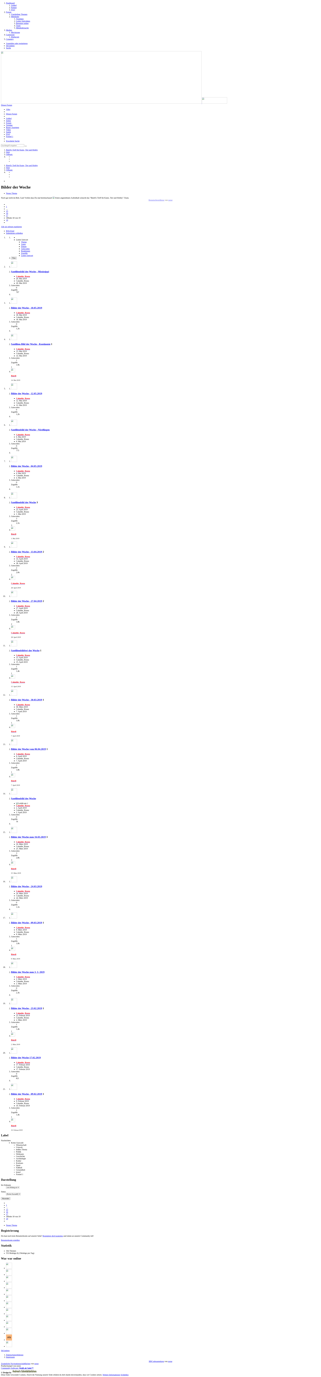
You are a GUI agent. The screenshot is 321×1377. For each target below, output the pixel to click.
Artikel (9, 118)
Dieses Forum (11, 114)
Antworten (25, 249)
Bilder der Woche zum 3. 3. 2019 (28, 972)
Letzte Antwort (27, 255)
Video (8, 130)
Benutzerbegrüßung (156, 200)
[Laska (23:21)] (9, 1333)
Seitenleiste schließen (14, 233)
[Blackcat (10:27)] (9, 1268)
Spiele (8, 132)
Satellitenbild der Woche (23, 502)
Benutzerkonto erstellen (10, 1240)
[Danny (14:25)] (9, 1288)
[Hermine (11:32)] (9, 1307)
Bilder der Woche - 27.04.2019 (26, 601)
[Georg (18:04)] (9, 1301)
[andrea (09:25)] (9, 1340)
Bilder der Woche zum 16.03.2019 (28, 837)
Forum (8, 123)
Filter (14, 258)
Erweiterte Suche (13, 141)
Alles (8, 109)
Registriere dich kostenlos (53, 1236)
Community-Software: (17, 1368)
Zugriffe (24, 253)
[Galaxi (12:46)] (9, 1294)
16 (7, 213)
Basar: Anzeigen (12, 127)
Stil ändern (5, 1351)
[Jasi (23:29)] (9, 1314)
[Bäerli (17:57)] (9, 1275)
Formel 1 (9, 136)
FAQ (8, 134)
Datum (23, 246)
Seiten (8, 121)
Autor (23, 244)
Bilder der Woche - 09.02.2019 (26, 1094)
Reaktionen (25, 251)
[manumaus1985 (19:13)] (9, 1346)
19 (7, 220)
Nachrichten (6, 1140)
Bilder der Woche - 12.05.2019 (26, 393)
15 (7, 211)
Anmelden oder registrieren (17, 43)
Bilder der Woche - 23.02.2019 (26, 1008)
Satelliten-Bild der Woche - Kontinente (30, 344)
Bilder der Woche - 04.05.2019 (26, 466)
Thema (24, 242)
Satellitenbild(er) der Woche (25, 650)
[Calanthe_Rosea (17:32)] (9, 1281)
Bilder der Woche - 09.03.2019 (26, 922)
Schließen (125, 1375)
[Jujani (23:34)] (9, 1320)
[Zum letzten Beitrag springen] (13, 371)
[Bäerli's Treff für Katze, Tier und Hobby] (114, 103)
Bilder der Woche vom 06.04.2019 (28, 749)
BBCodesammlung (156, 1361)
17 (7, 216)
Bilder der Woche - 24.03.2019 (26, 886)
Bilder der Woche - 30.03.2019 (26, 699)
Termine (9, 125)
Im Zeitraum (6, 1185)
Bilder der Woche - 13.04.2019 (26, 551)
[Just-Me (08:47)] (9, 1327)
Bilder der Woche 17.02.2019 (26, 1057)
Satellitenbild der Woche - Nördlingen (30, 429)
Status (3, 1192)
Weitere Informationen (111, 1375)
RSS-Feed (10, 231)
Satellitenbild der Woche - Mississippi (30, 271)
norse (170, 200)
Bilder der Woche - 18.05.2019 (26, 308)
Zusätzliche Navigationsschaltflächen (15, 1364)
